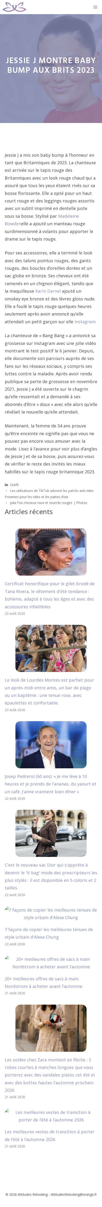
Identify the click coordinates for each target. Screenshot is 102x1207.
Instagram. (85, 321)
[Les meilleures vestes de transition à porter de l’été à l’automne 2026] (51, 1120)
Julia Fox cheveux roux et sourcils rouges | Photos (48, 502)
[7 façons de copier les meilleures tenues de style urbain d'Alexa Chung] (51, 917)
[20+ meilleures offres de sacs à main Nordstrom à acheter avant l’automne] (51, 967)
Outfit (14, 485)
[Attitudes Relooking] (14, 7)
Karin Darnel (48, 291)
